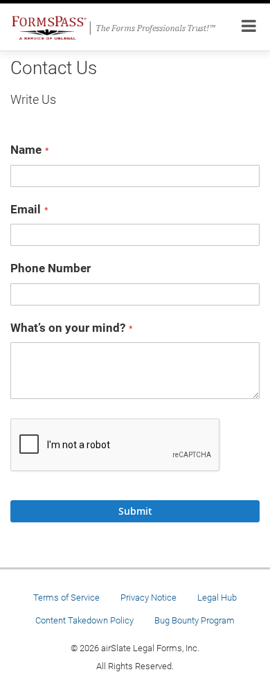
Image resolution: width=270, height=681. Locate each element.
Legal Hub (217, 597)
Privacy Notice (148, 597)
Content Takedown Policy (84, 620)
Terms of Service (66, 597)
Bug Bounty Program (194, 620)
